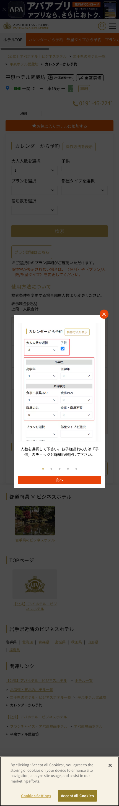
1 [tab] (43, 469)
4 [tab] (68, 469)
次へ (59, 480)
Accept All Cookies (77, 795)
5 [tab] (76, 469)
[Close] (110, 765)
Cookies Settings (36, 795)
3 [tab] (59, 469)
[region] (59, 401)
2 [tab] (51, 469)
